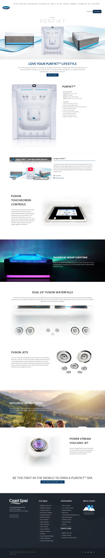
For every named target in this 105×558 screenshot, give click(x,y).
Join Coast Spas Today (67, 508)
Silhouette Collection (45, 508)
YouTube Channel (59, 178)
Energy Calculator (66, 535)
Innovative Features (67, 517)
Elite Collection (44, 526)
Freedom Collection (45, 510)
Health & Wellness (66, 510)
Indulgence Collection (45, 505)
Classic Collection (44, 524)
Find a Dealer (88, 513)
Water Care (65, 512)
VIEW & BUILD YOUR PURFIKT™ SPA (52, 482)
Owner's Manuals (66, 522)
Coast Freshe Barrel (45, 538)
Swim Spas (42, 533)
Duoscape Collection (45, 515)
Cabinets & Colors (66, 519)
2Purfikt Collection (45, 517)
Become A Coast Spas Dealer (69, 537)
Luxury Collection (44, 529)
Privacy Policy (13, 554)
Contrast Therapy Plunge (46, 540)
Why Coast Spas (66, 505)
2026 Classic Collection (46, 512)
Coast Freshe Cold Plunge (46, 536)
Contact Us (14, 516)
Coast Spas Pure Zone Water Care (70, 515)
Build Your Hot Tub (67, 533)
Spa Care (64, 524)
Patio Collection (44, 519)
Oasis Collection (44, 522)
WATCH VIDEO (52, 75)
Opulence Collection (45, 531)
